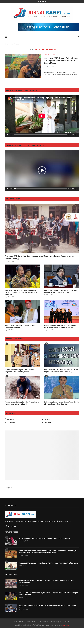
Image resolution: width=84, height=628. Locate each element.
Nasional (52, 55)
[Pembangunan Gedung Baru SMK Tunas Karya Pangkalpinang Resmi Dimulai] (22, 387)
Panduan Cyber (56, 621)
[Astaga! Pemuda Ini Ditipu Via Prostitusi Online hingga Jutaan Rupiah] (11, 541)
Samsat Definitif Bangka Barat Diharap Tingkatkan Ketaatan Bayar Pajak (19, 371)
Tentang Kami (18, 621)
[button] (42, 170)
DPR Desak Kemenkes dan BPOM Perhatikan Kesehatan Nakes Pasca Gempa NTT (60, 291)
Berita (45, 55)
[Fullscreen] (76, 135)
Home (7, 44)
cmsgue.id (65, 625)
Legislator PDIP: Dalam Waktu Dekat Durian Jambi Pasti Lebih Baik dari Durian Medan (61, 60)
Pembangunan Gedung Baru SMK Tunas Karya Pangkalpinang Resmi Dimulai (22, 403)
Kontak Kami (31, 621)
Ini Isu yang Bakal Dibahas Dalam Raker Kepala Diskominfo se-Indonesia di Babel (61, 403)
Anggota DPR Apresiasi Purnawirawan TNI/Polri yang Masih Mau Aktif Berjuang (48, 563)
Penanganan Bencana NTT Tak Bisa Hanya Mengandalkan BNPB (20, 327)
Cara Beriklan (43, 621)
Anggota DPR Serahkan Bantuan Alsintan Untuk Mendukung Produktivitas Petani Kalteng (39, 257)
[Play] (7, 135)
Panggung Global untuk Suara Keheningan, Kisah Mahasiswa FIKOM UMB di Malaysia (60, 327)
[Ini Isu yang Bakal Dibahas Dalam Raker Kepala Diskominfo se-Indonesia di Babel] (61, 387)
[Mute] (73, 135)
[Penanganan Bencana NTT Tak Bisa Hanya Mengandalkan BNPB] (22, 311)
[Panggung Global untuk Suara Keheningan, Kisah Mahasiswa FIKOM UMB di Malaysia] (61, 311)
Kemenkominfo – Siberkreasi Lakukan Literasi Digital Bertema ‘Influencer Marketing (61, 371)
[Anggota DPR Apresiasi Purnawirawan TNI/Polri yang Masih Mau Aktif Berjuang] (11, 566)
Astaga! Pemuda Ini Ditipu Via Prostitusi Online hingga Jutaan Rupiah (44, 538)
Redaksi (67, 621)
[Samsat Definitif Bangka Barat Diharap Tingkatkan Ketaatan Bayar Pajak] (22, 355)
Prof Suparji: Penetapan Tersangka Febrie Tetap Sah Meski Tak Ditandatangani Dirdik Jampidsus (21, 292)
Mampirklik (8, 487)
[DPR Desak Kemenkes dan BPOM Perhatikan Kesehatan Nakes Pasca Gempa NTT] (61, 276)
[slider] (40, 188)
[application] (42, 116)
